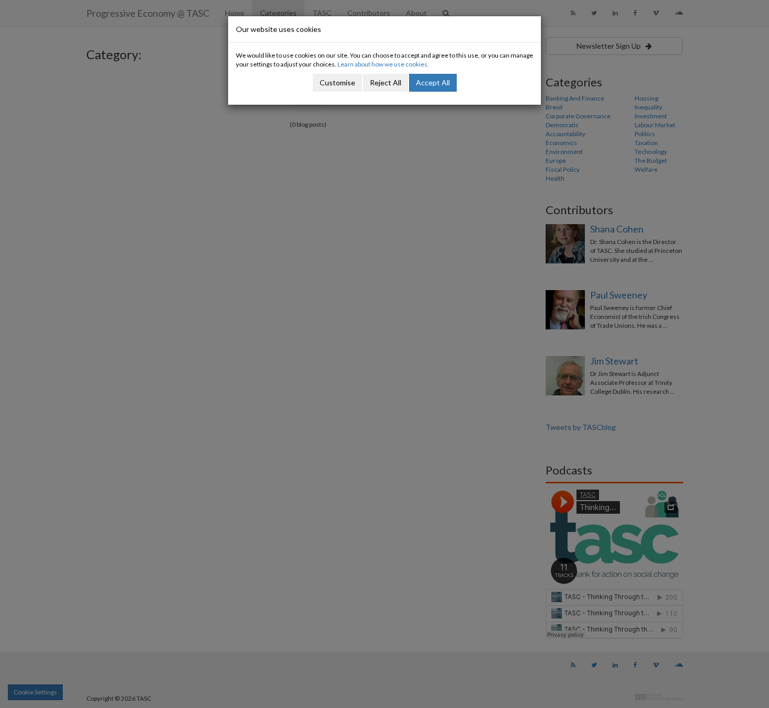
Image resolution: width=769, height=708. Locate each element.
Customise (337, 82)
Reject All (385, 82)
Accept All (433, 82)
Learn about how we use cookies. (383, 64)
